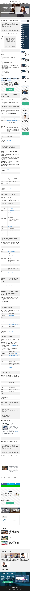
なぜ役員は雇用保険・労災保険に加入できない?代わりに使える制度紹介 (27, 61)
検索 (28, 21)
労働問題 (23, 28)
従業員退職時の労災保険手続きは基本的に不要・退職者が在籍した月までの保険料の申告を (9, 66)
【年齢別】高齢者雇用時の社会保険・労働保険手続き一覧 (13, 537)
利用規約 (17, 587)
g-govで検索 (15, 353)
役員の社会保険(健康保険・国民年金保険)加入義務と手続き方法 (27, 67)
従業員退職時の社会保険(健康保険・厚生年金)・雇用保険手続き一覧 (16, 17)
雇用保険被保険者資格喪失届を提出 (7, 62)
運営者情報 (13, 587)
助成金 (28, 3)
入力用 (8, 171)
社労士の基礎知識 (3, 3)
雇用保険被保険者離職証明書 (11, 251)
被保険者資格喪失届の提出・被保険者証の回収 (8, 57)
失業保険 (23, 32)
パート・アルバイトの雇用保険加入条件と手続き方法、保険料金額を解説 (14, 543)
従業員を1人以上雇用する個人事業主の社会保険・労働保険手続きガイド (27, 73)
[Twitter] (10, 484)
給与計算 (17, 3)
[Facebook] (4, 484)
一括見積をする (10, 89)
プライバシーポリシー (8, 587)
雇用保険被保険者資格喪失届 (11, 208)
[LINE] (10, 486)
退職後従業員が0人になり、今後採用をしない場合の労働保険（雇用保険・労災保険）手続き (10, 68)
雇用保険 (23, 44)
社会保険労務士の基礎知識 (25, 38)
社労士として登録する (21, 587)
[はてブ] (17, 484)
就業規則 (14, 3)
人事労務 (25, 3)
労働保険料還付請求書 (5, 72)
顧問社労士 (7, 3)
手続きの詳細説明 (9, 140)
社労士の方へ (23, 40)
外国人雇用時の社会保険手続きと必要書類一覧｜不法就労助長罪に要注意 (14, 532)
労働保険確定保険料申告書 (6, 71)
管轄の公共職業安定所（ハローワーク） (13, 226)
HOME (2, 17)
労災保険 (23, 30)
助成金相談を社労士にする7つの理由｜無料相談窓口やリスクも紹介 (27, 54)
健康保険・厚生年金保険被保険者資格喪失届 (12, 118)
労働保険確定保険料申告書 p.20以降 (13, 355)
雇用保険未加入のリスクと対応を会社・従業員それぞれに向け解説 (27, 80)
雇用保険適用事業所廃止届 (6, 69)
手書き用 (8, 169)
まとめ (3, 75)
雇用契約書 (10, 3)
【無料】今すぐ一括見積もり (7, 582)
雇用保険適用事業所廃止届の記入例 (13, 317)
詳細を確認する (25, 133)
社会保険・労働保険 (21, 3)
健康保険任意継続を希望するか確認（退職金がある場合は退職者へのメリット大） (10, 59)
